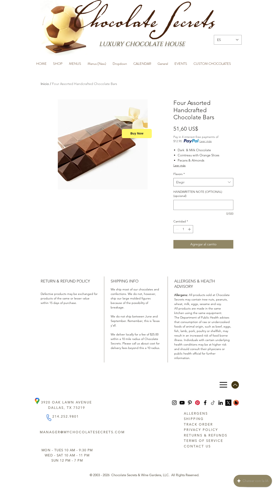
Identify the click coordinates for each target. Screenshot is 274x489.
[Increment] (189, 229)
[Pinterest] (190, 403)
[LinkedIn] (220, 403)
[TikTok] (213, 403)
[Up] (235, 385)
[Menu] (223, 385)
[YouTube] (182, 403)
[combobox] (203, 182)
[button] (58, 61)
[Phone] (48, 417)
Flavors (179, 174)
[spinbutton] (183, 229)
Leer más (206, 141)
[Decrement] (176, 229)
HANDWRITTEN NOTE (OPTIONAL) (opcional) (197, 194)
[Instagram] (174, 403)
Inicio (45, 84)
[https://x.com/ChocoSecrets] (228, 403)
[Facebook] (205, 403)
